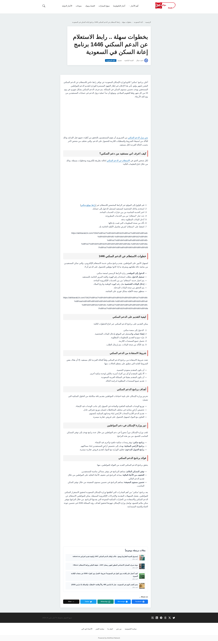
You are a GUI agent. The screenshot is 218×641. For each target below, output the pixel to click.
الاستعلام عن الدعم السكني (118, 160)
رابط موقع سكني (88, 205)
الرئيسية (148, 22)
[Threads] (165, 618)
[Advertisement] (105, 117)
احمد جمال (139, 60)
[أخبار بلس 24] (165, 5)
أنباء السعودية (138, 22)
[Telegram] (161, 618)
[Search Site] (44, 6)
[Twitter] (174, 618)
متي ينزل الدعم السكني (138, 137)
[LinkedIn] (157, 618)
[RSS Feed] (153, 618)
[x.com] (170, 618)
